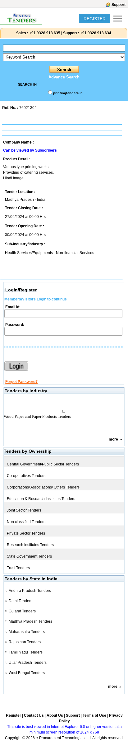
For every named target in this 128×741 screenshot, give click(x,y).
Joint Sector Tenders (24, 510)
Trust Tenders (18, 568)
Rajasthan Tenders (25, 642)
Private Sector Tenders (26, 533)
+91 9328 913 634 (95, 33)
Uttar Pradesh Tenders (28, 662)
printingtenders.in (68, 93)
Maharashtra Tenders (27, 632)
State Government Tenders (29, 556)
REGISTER (95, 18)
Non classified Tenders (26, 522)
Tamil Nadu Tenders (26, 652)
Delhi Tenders (20, 601)
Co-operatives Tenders (26, 476)
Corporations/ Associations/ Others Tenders (43, 487)
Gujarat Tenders (22, 611)
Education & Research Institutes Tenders (41, 499)
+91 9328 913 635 (44, 33)
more (113, 439)
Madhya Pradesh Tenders (30, 621)
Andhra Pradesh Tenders (30, 590)
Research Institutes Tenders (30, 545)
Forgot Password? (21, 382)
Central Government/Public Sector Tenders (43, 464)
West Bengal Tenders (27, 673)
